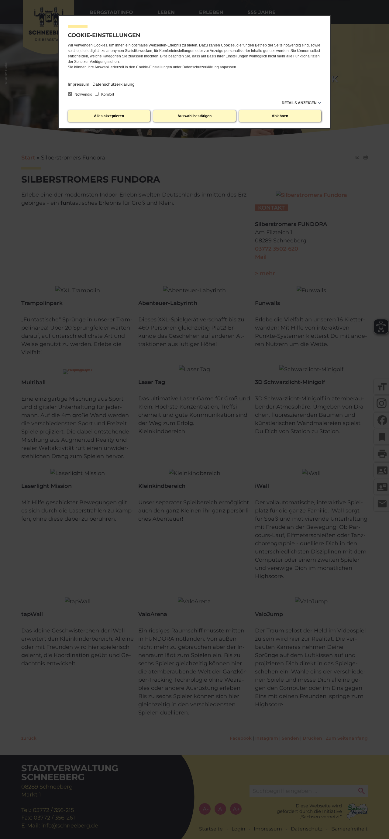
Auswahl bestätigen (194, 116)
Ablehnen (280, 116)
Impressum (78, 84)
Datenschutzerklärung (113, 84)
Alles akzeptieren (109, 116)
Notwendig (83, 94)
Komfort (107, 94)
